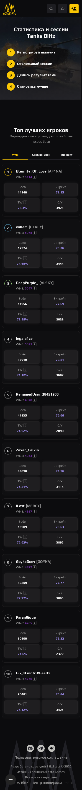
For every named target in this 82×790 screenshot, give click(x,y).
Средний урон (41, 154)
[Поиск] (51, 8)
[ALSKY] (46, 283)
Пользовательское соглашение (41, 757)
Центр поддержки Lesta (51, 782)
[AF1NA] (55, 171)
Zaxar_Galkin (27, 450)
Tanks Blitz (19, 782)
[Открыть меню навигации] (10, 779)
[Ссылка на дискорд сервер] (30, 749)
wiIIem (22, 227)
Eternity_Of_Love (31, 171)
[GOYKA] (43, 561)
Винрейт (66, 154)
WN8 (15, 154)
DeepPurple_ (27, 283)
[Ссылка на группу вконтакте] (51, 749)
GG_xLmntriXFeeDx (33, 673)
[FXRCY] (36, 227)
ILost (20, 506)
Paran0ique (26, 617)
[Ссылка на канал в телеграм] (41, 749)
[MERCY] (33, 506)
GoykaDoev (25, 561)
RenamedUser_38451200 (37, 394)
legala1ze (24, 338)
